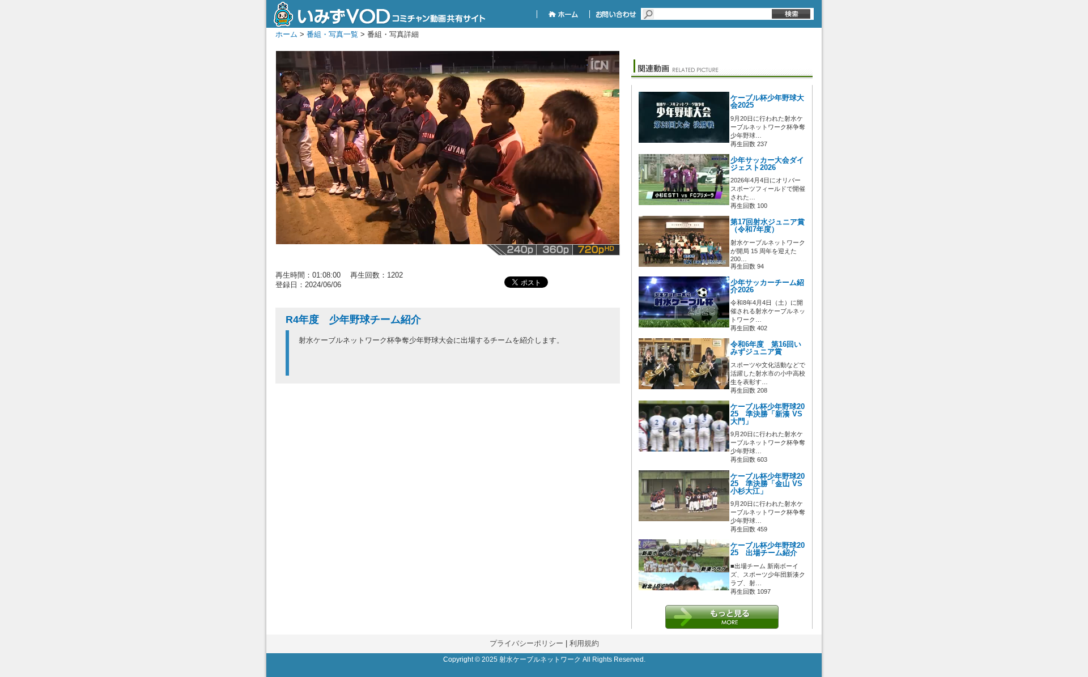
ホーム (286, 34)
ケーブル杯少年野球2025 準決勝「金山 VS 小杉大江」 (767, 483)
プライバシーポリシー (526, 643)
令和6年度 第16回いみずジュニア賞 (765, 348)
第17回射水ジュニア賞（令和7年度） (767, 225)
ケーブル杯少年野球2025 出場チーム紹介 (767, 549)
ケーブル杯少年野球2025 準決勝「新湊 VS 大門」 (767, 414)
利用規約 (584, 643)
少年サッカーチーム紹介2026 (767, 286)
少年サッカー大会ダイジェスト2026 (767, 164)
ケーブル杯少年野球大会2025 (767, 101)
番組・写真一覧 (332, 34)
